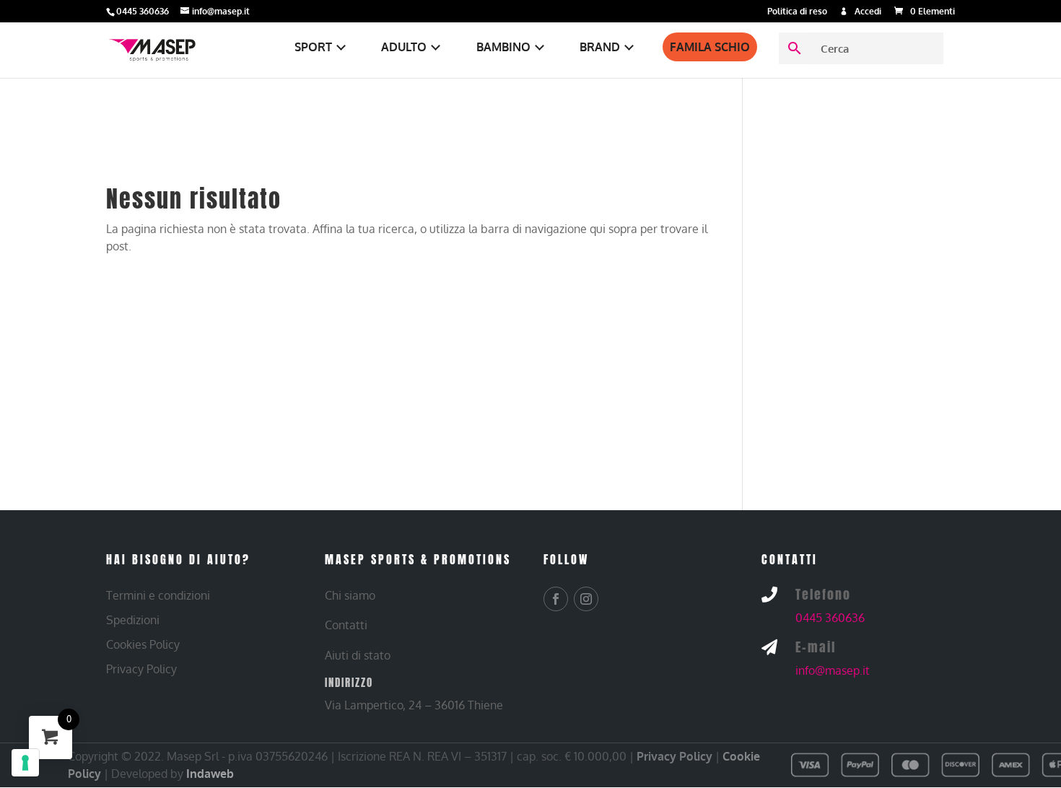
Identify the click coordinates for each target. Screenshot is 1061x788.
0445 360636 (830, 617)
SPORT (313, 47)
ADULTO (404, 47)
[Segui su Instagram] (586, 599)
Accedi (868, 12)
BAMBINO (503, 47)
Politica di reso (797, 12)
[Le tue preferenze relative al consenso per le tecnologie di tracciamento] (25, 762)
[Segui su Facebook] (555, 599)
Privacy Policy (674, 756)
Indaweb (210, 773)
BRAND (600, 47)
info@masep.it (832, 670)
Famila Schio (710, 47)
